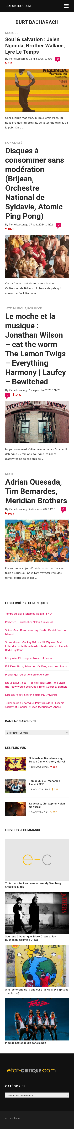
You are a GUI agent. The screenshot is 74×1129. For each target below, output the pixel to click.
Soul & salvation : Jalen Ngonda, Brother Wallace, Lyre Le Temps (35, 45)
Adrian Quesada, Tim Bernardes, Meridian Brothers (36, 491)
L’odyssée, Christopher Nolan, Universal (29, 622)
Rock (38, 308)
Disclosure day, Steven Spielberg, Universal (31, 694)
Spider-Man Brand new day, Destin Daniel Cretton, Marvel (47, 760)
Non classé (13, 142)
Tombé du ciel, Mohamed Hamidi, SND (28, 613)
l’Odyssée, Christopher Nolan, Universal (29, 658)
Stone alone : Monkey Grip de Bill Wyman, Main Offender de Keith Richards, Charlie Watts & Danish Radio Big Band (36, 646)
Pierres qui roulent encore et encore (27, 674)
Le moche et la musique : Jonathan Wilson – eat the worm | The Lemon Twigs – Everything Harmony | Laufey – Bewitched (35, 349)
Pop (30, 308)
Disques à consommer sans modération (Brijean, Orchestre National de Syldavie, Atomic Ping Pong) (34, 183)
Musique (11, 33)
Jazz (8, 308)
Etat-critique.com (18, 6)
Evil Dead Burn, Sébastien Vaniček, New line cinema (36, 666)
